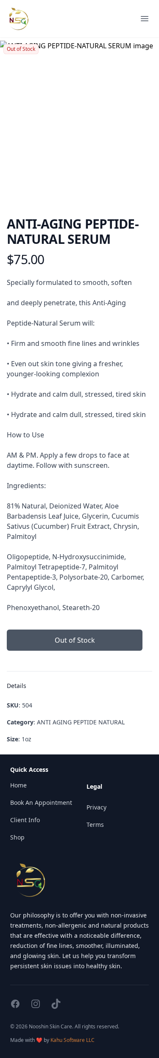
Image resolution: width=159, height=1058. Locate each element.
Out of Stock (75, 640)
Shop (17, 837)
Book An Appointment (41, 802)
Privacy (96, 807)
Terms (95, 824)
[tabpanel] (79, 120)
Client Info (25, 820)
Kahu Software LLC (72, 1040)
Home (18, 785)
